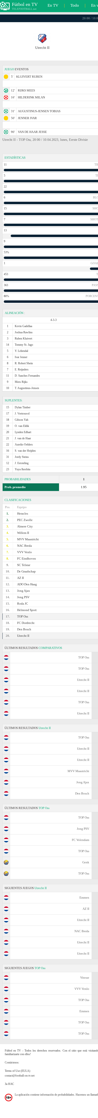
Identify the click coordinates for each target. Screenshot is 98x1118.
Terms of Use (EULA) (17, 1070)
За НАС (9, 1084)
